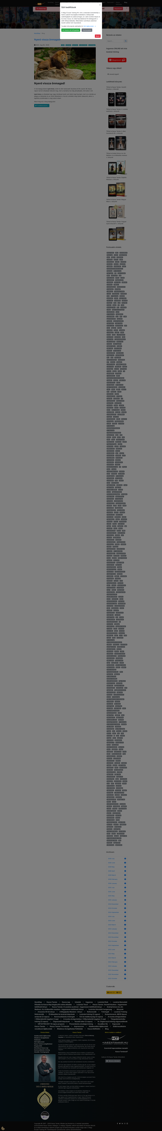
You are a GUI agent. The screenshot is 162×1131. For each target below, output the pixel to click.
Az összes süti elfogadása (70, 30)
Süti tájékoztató (89, 26)
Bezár (98, 36)
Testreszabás (87, 30)
